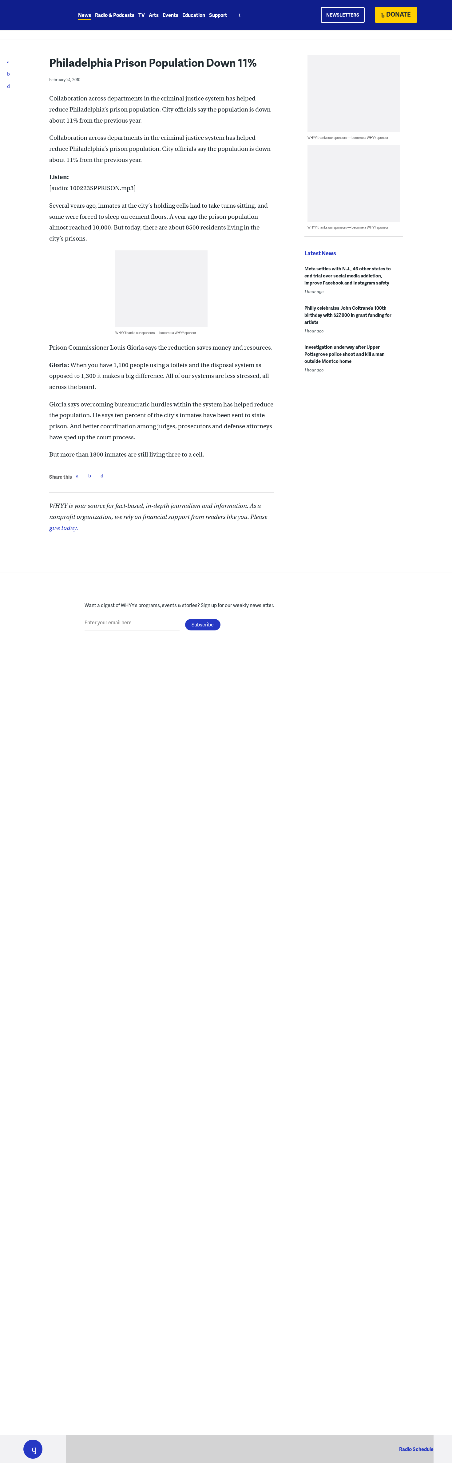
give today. (63, 528)
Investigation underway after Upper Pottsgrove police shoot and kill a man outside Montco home (344, 353)
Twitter (89, 475)
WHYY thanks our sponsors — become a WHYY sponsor (155, 332)
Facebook (77, 475)
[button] (32, 1449)
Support (218, 14)
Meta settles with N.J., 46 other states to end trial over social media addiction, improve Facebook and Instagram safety (347, 275)
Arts (154, 14)
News (84, 14)
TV (141, 14)
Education (193, 14)
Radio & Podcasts (114, 14)
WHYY (40, 15)
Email (102, 475)
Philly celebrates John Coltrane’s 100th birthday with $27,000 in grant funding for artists (347, 314)
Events (170, 14)
